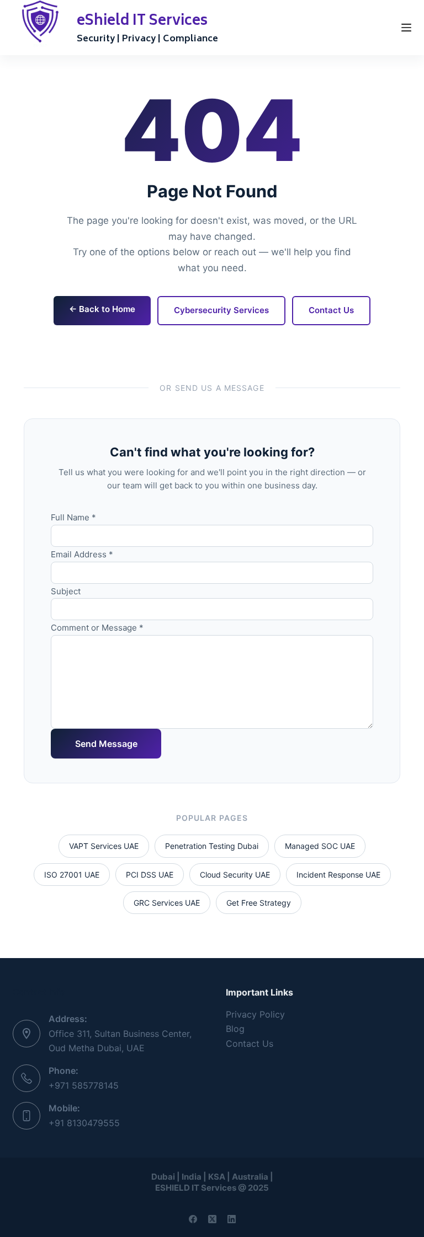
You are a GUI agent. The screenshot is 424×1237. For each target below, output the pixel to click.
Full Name (73, 517)
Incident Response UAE (338, 874)
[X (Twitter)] (212, 1219)
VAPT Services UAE (104, 846)
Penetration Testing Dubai (211, 846)
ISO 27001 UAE (71, 874)
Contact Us (331, 310)
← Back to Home (102, 309)
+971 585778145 (84, 1085)
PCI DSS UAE (149, 874)
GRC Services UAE (167, 902)
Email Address (82, 554)
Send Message (106, 743)
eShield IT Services (142, 21)
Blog (235, 1028)
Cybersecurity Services (221, 310)
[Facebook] (193, 1219)
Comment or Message (97, 627)
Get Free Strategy (258, 902)
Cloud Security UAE (235, 874)
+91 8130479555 (84, 1122)
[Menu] (406, 28)
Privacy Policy (255, 1014)
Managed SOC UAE (320, 846)
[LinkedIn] (231, 1219)
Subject (66, 591)
